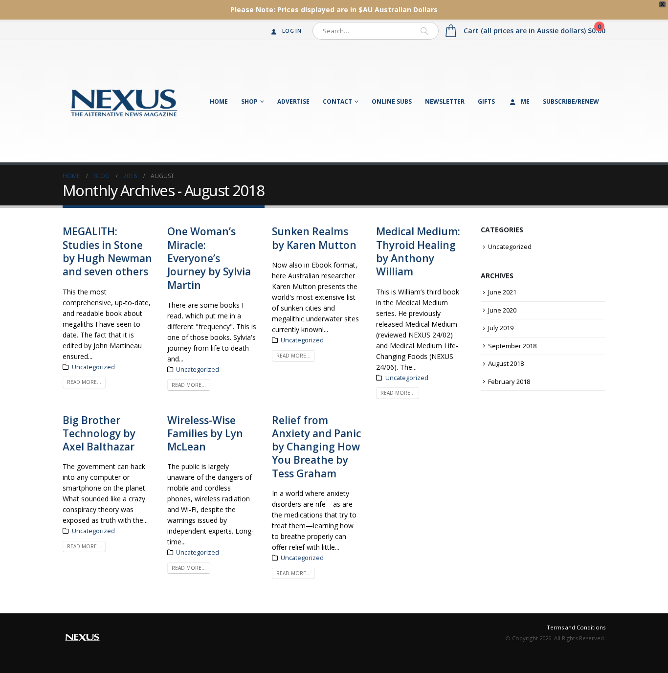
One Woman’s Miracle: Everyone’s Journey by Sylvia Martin (209, 258)
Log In (291, 30)
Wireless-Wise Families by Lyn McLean (205, 433)
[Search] (424, 30)
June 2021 (502, 292)
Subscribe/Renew (571, 101)
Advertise (293, 101)
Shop (249, 101)
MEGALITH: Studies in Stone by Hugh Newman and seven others (107, 251)
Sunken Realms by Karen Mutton (314, 237)
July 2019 (500, 327)
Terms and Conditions (576, 627)
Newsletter (445, 101)
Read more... (84, 382)
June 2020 (502, 310)
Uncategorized (93, 367)
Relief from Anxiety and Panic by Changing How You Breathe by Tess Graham (316, 446)
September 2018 (512, 345)
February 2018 (509, 381)
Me (525, 101)
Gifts (486, 101)
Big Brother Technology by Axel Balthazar (99, 433)
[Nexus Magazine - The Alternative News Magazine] (124, 101)
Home (219, 101)
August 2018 (506, 363)
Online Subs (392, 101)
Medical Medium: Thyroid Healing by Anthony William (418, 251)
